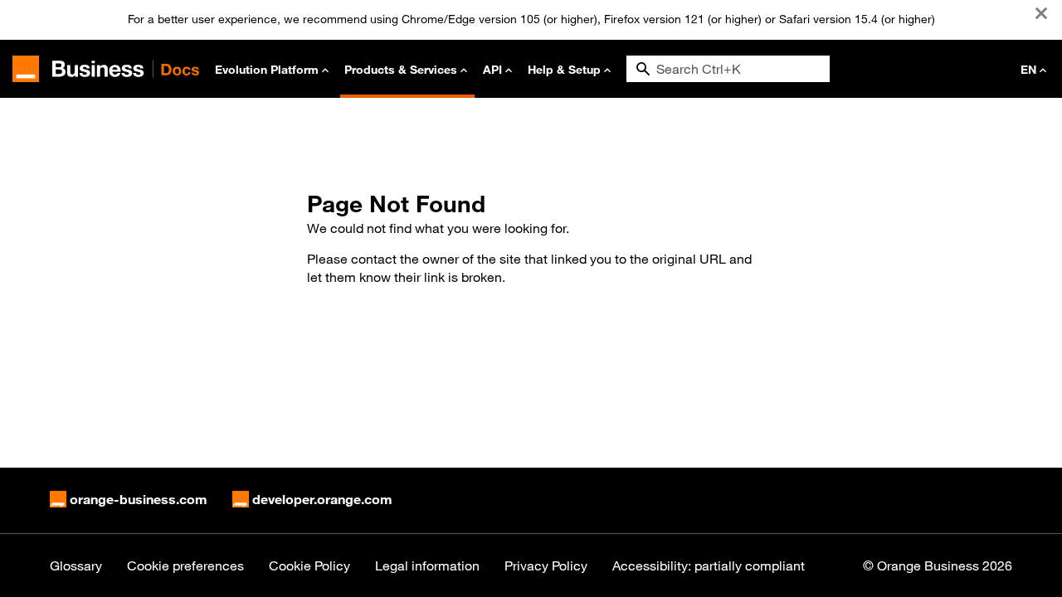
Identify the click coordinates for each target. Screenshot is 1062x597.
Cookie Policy (309, 565)
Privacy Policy (545, 565)
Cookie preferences (185, 565)
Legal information (427, 565)
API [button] (492, 69)
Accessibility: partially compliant (708, 565)
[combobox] (728, 69)
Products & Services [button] (400, 69)
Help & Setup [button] (564, 69)
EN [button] (1028, 69)
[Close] (1041, 13)
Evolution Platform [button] (267, 69)
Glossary (76, 565)
